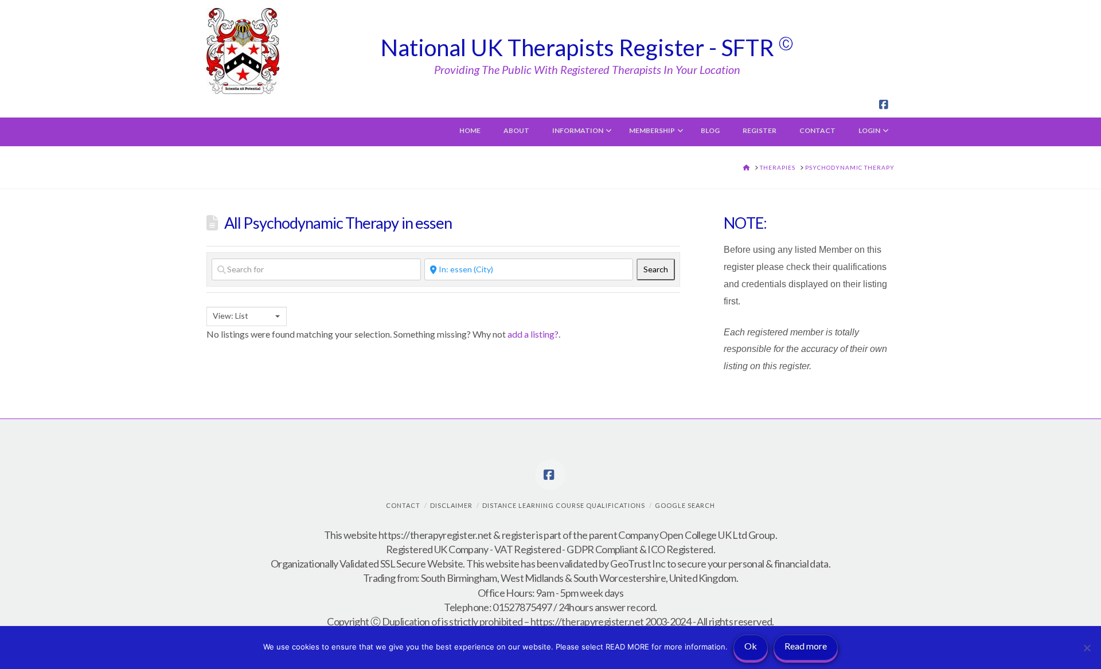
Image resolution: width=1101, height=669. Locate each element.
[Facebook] (885, 105)
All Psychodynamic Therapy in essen (338, 222)
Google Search (685, 505)
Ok (750, 645)
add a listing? (533, 333)
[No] (1086, 648)
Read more (805, 645)
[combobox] (246, 316)
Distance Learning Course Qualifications (563, 505)
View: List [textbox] (230, 315)
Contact (403, 505)
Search (658, 269)
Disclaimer (451, 505)
